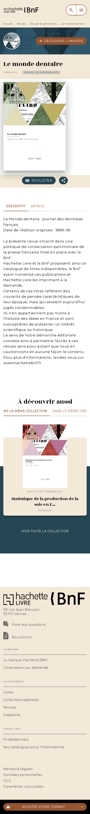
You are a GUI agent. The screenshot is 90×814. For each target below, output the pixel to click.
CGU (7, 781)
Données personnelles (22, 775)
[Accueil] (21, 10)
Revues (21, 23)
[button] (61, 41)
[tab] (15, 206)
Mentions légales (17, 769)
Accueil (7, 23)
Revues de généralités (43, 23)
